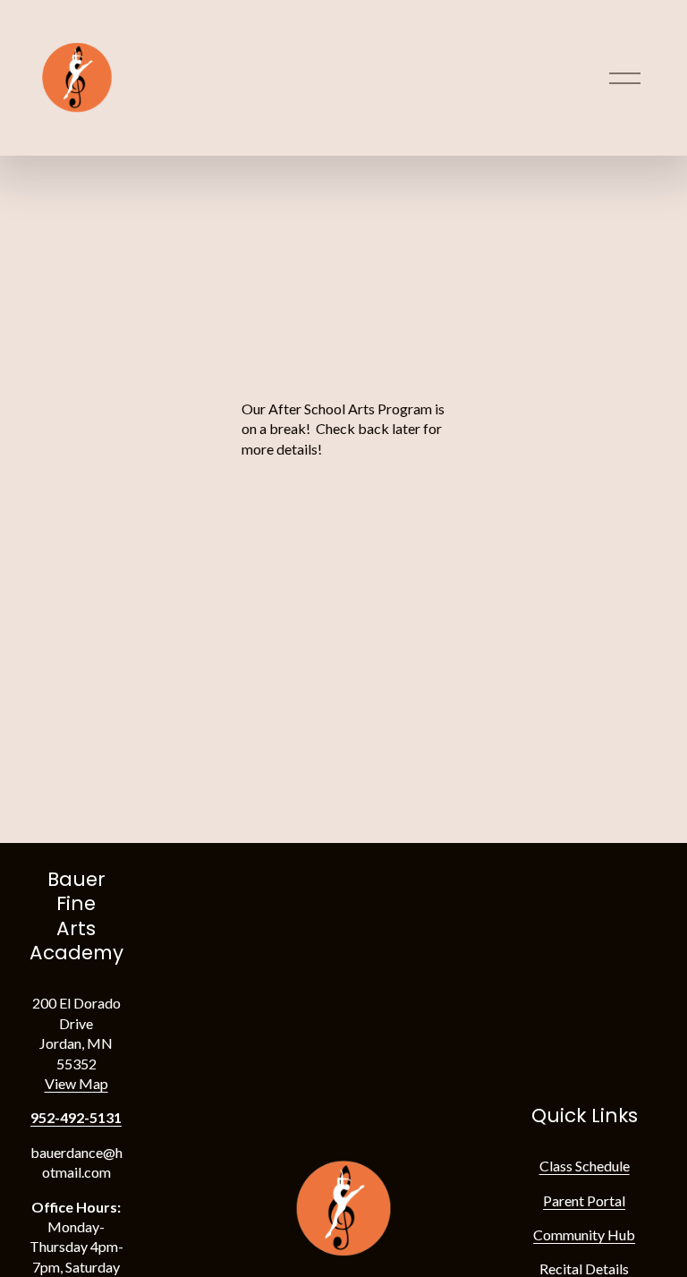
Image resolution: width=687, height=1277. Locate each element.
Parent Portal (584, 1200)
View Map (76, 1083)
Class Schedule (584, 1165)
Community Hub (584, 1234)
